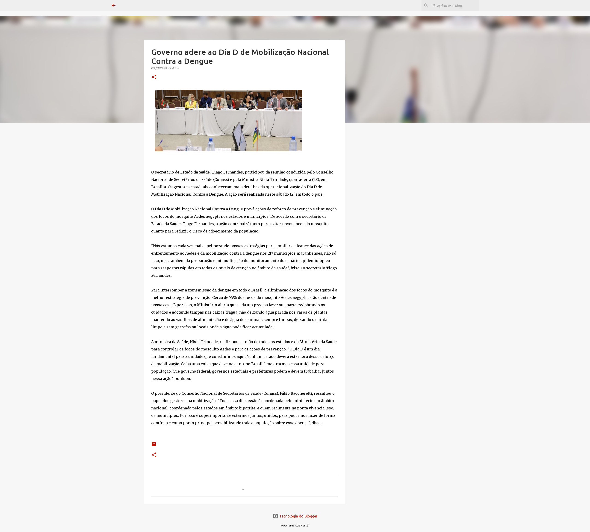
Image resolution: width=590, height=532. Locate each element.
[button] (154, 77)
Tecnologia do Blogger (297, 516)
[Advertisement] (369, 199)
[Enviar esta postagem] (154, 445)
